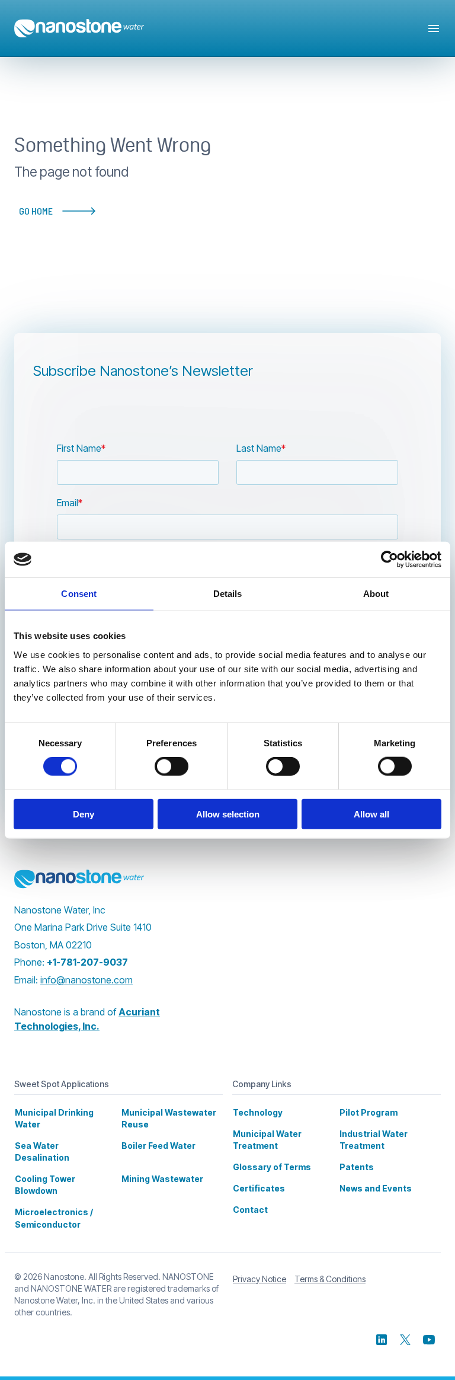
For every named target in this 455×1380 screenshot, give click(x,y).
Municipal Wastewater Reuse (168, 1118)
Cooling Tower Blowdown (45, 1185)
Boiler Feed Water (158, 1146)
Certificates (259, 1188)
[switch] (171, 766)
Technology (258, 1112)
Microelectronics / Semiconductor (54, 1218)
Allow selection (227, 814)
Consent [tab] (79, 594)
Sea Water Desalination (42, 1151)
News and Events (375, 1188)
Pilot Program (368, 1112)
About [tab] (376, 594)
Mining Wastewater (162, 1179)
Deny (83, 814)
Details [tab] (227, 594)
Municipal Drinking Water (54, 1118)
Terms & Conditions (330, 1279)
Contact (250, 1210)
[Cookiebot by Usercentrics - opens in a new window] (389, 559)
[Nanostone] (79, 879)
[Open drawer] (434, 28)
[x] (405, 1340)
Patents (356, 1167)
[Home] (79, 28)
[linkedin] (381, 1340)
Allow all (371, 814)
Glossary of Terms (272, 1167)
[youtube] (429, 1340)
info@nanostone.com (86, 980)
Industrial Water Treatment (373, 1140)
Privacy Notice (259, 1279)
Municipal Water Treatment (267, 1140)
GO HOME (36, 210)
